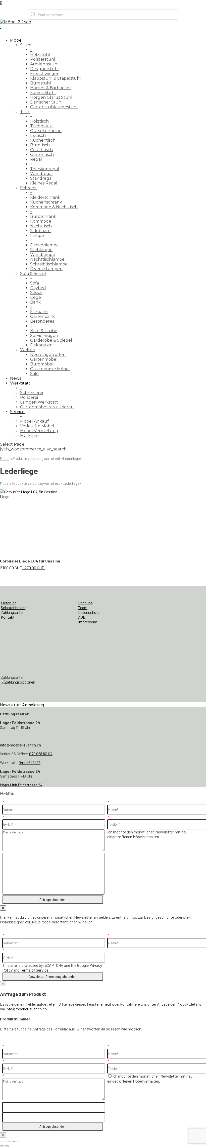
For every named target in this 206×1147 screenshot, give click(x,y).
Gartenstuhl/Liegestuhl (54, 107)
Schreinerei (31, 392)
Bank (35, 302)
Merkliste (29, 435)
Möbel (16, 40)
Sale (34, 373)
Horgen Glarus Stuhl (51, 97)
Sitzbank (39, 311)
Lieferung (9, 602)
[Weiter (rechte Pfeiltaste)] (7, 1146)
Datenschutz (89, 612)
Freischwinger (44, 73)
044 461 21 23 (29, 762)
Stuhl (25, 45)
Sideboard (40, 230)
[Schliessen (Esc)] (16, 1141)
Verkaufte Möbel (37, 426)
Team (82, 607)
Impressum (87, 621)
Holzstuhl (40, 54)
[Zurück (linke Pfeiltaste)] (2, 1146)
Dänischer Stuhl (46, 102)
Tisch (25, 111)
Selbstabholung (13, 607)
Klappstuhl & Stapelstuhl (55, 78)
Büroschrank (43, 216)
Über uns (85, 602)
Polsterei (29, 397)
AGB (81, 617)
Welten (27, 349)
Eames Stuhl (43, 92)
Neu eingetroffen (48, 354)
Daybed (38, 287)
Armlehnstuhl (44, 64)
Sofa (34, 283)
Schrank (28, 187)
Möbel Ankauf (34, 421)
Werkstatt (20, 383)
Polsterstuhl (42, 59)
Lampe (37, 235)
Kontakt (8, 617)
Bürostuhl (40, 83)
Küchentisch (43, 140)
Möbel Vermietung (39, 430)
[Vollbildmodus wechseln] (7, 1141)
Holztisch (39, 121)
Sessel (36, 292)
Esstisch (38, 135)
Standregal (41, 178)
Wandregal (41, 173)
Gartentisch (42, 154)
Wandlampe (42, 254)
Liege (35, 297)
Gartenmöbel (44, 359)
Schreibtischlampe (49, 264)
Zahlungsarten (13, 612)
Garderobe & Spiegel (51, 340)
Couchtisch (41, 149)
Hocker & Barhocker (50, 87)
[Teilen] (12, 1141)
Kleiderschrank (45, 197)
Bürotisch (40, 145)
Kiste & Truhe (43, 330)
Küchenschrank (46, 202)
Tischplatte (41, 126)
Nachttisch (41, 226)
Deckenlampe (44, 245)
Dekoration (41, 345)
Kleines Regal (43, 183)
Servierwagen (44, 335)
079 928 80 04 (41, 753)
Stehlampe (41, 249)
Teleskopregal (44, 168)
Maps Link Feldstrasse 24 (21, 784)
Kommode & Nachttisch (54, 207)
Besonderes (42, 321)
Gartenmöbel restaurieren (47, 407)
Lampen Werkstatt (39, 402)
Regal (36, 159)
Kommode (40, 221)
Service (17, 411)
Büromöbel (42, 364)
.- (31, 564)
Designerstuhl (44, 68)
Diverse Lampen (46, 268)
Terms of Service (34, 970)
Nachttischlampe (47, 259)
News (15, 378)
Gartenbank (42, 316)
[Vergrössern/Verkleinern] (2, 1141)
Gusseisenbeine (46, 130)
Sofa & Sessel (33, 273)
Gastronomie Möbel (50, 368)
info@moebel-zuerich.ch (20, 744)
